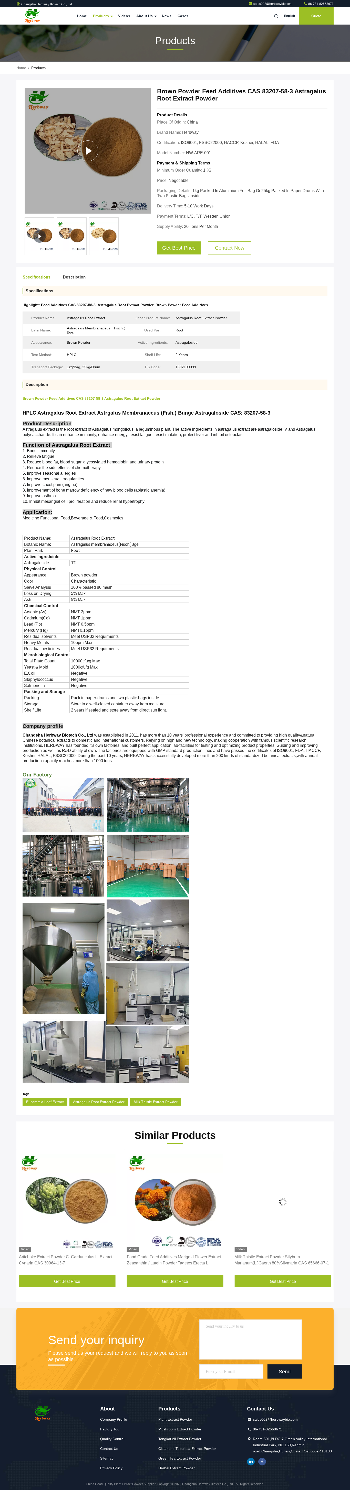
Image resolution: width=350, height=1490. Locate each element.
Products (101, 16)
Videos (124, 16)
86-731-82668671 (320, 4)
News (166, 16)
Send (285, 1371)
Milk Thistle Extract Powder (156, 1102)
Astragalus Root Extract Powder (99, 1102)
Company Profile (113, 1419)
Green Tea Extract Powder (179, 1458)
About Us (145, 16)
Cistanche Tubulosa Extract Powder (187, 1449)
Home (82, 16)
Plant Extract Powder (175, 1419)
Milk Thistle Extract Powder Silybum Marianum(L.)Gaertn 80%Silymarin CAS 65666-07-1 (174, 1260)
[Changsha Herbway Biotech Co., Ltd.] (32, 16)
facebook (262, 1461)
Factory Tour (110, 1429)
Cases (183, 16)
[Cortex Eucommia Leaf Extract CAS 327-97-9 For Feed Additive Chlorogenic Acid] (282, 1202)
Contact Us (109, 1449)
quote (316, 16)
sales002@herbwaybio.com (273, 4)
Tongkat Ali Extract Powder (179, 1439)
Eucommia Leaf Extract (45, 1102)
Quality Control (112, 1439)
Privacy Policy (111, 1468)
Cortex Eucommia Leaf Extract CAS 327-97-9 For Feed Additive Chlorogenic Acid (279, 1260)
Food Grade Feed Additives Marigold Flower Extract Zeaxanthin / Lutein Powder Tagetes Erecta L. (66, 1260)
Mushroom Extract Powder (179, 1429)
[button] (25, 1214)
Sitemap (107, 1458)
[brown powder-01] (88, 151)
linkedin (251, 1461)
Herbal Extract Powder (176, 1468)
